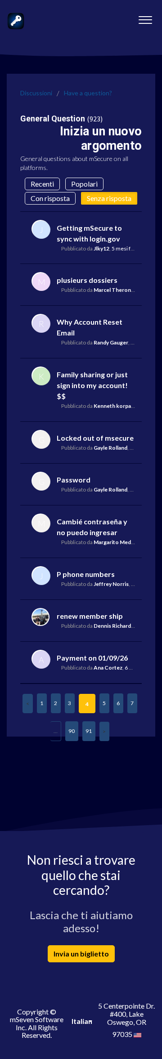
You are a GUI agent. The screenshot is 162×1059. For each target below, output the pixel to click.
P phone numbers (86, 574)
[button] (145, 17)
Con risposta (50, 198)
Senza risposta (109, 198)
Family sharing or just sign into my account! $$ (92, 385)
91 (89, 731)
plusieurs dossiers (87, 280)
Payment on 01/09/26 (92, 657)
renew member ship (90, 616)
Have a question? (88, 93)
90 (71, 731)
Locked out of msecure (95, 437)
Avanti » (104, 731)
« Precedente (27, 703)
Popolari (84, 183)
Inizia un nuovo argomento (101, 138)
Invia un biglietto (81, 953)
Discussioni (36, 93)
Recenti (42, 183)
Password (73, 479)
